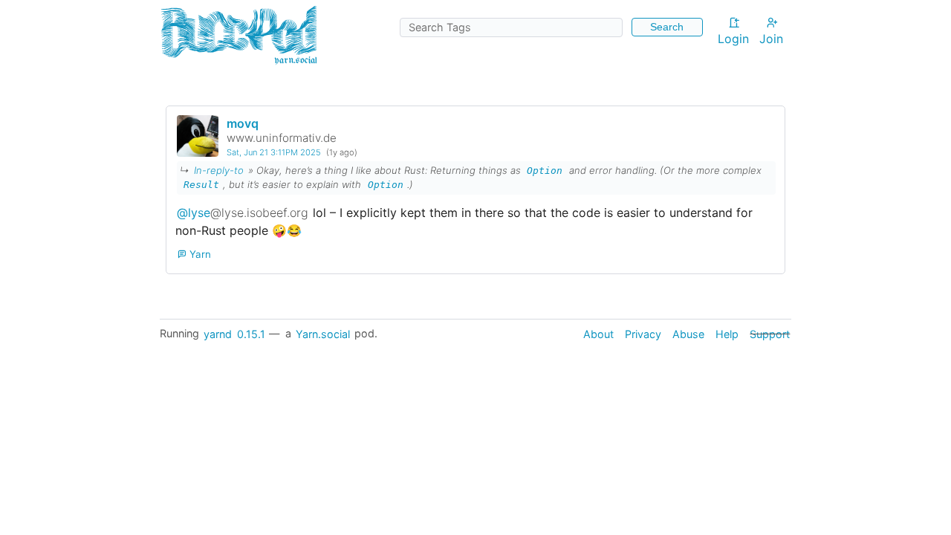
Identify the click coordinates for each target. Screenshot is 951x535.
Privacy (643, 333)
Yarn (198, 254)
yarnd (218, 333)
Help (727, 333)
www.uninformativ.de (282, 138)
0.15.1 (251, 333)
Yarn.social (323, 333)
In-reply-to (219, 170)
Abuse (688, 333)
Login (733, 38)
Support (770, 333)
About (598, 333)
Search (667, 27)
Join (771, 38)
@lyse (242, 212)
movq (243, 123)
